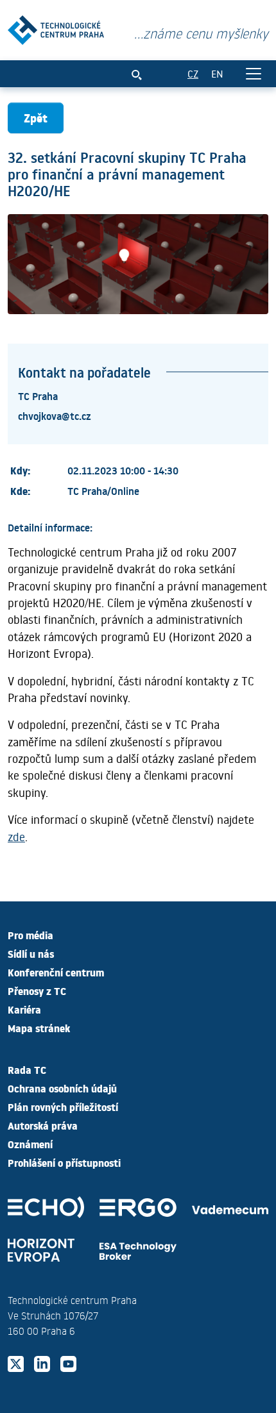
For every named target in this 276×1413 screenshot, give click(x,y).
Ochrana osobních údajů (62, 1088)
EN (217, 73)
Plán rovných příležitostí (63, 1106)
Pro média (30, 934)
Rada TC (27, 1069)
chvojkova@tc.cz (54, 415)
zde (16, 837)
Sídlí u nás (31, 953)
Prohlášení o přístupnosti (64, 1162)
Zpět (35, 117)
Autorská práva (43, 1125)
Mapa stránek (39, 1027)
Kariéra (24, 1009)
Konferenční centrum (56, 972)
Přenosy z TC (37, 990)
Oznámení (30, 1143)
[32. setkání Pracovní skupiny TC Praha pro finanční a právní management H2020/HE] (56, 27)
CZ (192, 73)
